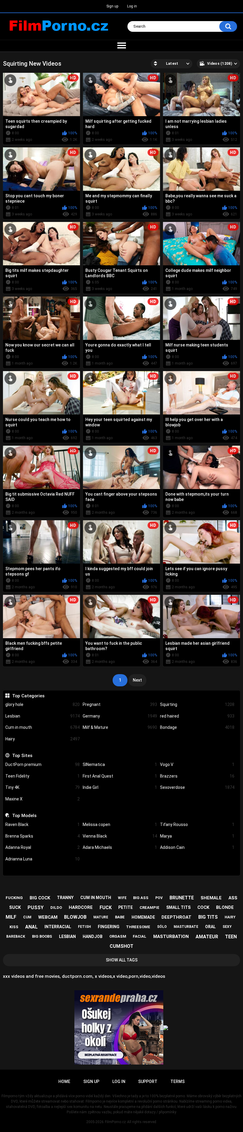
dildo (56, 907)
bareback (15, 936)
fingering (108, 926)
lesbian (67, 936)
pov (159, 898)
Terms (177, 1081)
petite (125, 907)
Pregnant (120, 704)
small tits (178, 907)
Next (137, 680)
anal (31, 927)
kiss (13, 927)
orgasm (117, 936)
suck (15, 907)
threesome (138, 927)
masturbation (171, 936)
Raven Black (42, 824)
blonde (225, 907)
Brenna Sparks (42, 836)
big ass (140, 897)
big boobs (42, 936)
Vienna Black (120, 836)
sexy (227, 927)
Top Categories (28, 696)
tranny (65, 897)
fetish (84, 927)
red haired (197, 716)
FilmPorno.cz (115, 1122)
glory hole (42, 704)
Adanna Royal (42, 847)
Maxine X (42, 799)
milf (11, 917)
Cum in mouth (42, 727)
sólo (162, 927)
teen (231, 936)
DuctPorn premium (42, 764)
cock (203, 907)
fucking (14, 897)
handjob (93, 936)
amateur (207, 936)
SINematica (120, 764)
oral (210, 926)
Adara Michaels (120, 847)
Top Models (24, 815)
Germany (120, 716)
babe (120, 917)
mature (100, 917)
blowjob (75, 917)
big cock (40, 898)
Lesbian (42, 716)
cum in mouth (95, 897)
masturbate (186, 927)
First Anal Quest (120, 776)
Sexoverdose (197, 787)
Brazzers (197, 776)
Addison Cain (197, 847)
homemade (143, 917)
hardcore (81, 907)
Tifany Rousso (197, 824)
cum (27, 917)
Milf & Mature (120, 727)
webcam (47, 917)
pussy (36, 907)
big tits (208, 917)
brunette (182, 898)
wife (122, 898)
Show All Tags (122, 960)
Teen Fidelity (42, 776)
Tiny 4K (42, 787)
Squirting (197, 704)
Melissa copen (120, 824)
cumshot (121, 946)
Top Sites (22, 755)
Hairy (42, 739)
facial (139, 936)
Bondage (197, 727)
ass (232, 898)
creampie (149, 907)
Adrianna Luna (42, 859)
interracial (57, 926)
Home (64, 1081)
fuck (106, 907)
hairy (230, 917)
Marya (197, 836)
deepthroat (176, 917)
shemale (211, 898)
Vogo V (197, 764)
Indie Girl (120, 787)
